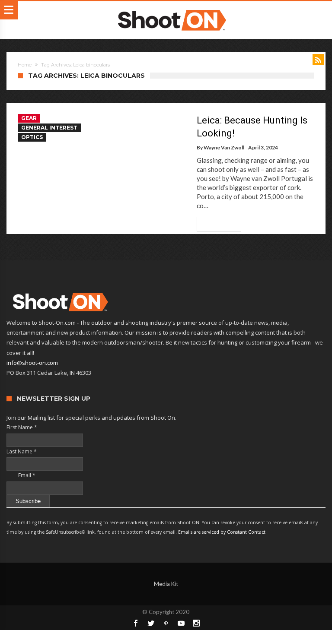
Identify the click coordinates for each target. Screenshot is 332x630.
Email (20, 475)
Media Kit (166, 583)
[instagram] (196, 623)
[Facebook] (136, 623)
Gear (29, 118)
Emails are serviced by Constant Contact (221, 532)
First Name (21, 427)
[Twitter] (151, 623)
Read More (216, 224)
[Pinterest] (166, 623)
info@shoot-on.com (32, 363)
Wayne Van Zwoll (224, 147)
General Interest (49, 127)
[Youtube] (181, 623)
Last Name (21, 451)
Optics (32, 137)
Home (25, 65)
